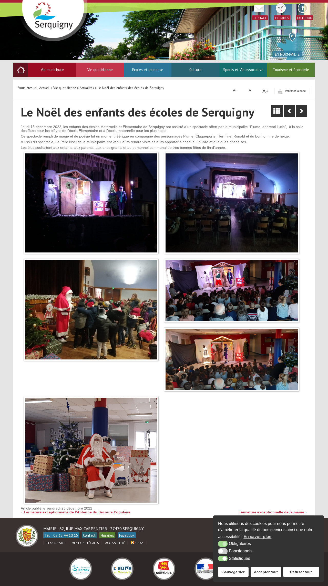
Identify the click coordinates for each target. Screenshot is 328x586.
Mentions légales (85, 543)
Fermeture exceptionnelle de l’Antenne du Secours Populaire (77, 512)
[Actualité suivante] (301, 111)
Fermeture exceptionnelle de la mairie (271, 512)
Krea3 (139, 543)
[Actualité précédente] (289, 111)
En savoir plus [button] (257, 536)
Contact (89, 535)
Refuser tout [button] (301, 572)
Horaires (107, 535)
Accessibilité (115, 543)
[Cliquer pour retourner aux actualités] (277, 111)
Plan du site (55, 543)
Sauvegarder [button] (233, 572)
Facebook (127, 535)
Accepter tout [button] (266, 572)
